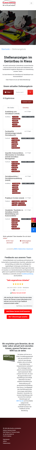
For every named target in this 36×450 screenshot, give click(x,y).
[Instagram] (33, 220)
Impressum (6, 439)
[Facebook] (33, 230)
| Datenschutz (21, 249)
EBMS (15, 249)
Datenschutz (6, 443)
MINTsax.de (19, 401)
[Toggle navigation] (31, 3)
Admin (5, 441)
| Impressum (29, 249)
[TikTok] (33, 225)
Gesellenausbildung (27, 274)
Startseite (6, 49)
